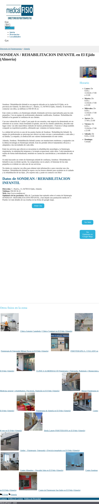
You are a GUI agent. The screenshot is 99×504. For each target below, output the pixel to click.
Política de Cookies (15, 499)
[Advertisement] (38, 84)
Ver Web (87, 222)
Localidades (15, 37)
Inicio (12, 32)
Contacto (3, 499)
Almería (27, 49)
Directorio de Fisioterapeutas (11, 49)
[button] (7, 22)
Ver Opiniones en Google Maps (87, 234)
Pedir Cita (38, 206)
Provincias (14, 34)
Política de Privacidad (32, 499)
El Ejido (5, 495)
